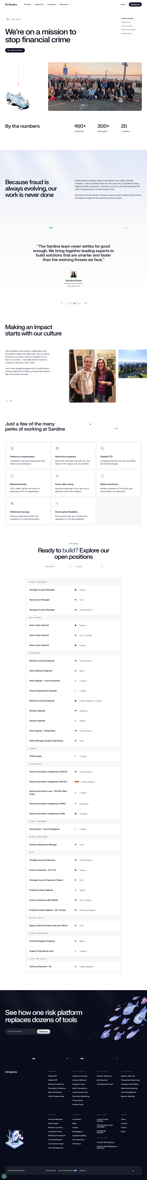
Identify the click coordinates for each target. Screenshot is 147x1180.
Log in (123, 4)
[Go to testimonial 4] (78, 303)
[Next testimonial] (85, 303)
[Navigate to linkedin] (133, 1170)
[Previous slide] (7, 401)
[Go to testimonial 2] (75, 303)
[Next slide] (10, 401)
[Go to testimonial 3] (76, 303)
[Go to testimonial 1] (74, 303)
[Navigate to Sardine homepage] (14, 1072)
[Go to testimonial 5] (79, 303)
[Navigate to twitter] (137, 1170)
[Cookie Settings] (4, 1176)
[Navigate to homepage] (11, 4)
